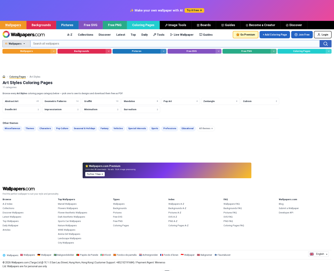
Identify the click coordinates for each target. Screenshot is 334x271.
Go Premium (247, 34)
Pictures (67, 25)
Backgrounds (41, 25)
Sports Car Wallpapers (69, 221)
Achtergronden (150, 255)
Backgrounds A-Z (177, 208)
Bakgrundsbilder (65, 255)
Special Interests (137, 128)
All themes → (206, 128)
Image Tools (177, 25)
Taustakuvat (224, 255)
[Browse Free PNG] (274, 51)
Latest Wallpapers (12, 216)
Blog (281, 204)
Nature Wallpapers (67, 225)
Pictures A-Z (174, 212)
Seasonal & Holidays (84, 128)
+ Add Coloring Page (275, 34)
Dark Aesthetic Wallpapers (71, 216)
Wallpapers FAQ (232, 204)
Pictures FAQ (230, 212)
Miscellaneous (12, 128)
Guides (230, 25)
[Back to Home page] (23, 34)
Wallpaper (46, 255)
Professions (169, 128)
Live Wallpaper (184, 34)
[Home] (4, 76)
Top (133, 34)
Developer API (286, 212)
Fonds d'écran (171, 255)
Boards (205, 25)
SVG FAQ (228, 216)
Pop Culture (62, 128)
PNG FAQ (228, 221)
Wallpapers (13, 25)
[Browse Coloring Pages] (329, 51)
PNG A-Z (172, 221)
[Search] (326, 43)
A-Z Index (8, 204)
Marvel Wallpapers (67, 204)
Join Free (304, 34)
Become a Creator (262, 25)
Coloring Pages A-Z (178, 225)
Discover (295, 25)
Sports (154, 128)
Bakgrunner (206, 255)
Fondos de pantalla (127, 255)
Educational (188, 128)
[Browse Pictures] (163, 51)
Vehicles (118, 128)
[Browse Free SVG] (218, 51)
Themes (30, 128)
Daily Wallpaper (10, 225)
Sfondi (107, 255)
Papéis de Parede (89, 255)
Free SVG (90, 25)
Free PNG (115, 25)
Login (325, 34)
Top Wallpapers (11, 221)
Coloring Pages (143, 25)
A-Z (69, 34)
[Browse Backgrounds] (109, 51)
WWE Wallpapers (66, 230)
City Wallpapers (66, 242)
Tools (160, 34)
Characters (45, 128)
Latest (120, 34)
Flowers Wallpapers (68, 208)
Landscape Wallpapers (69, 238)
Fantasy (104, 128)
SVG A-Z (172, 216)
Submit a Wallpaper (289, 208)
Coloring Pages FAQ (234, 225)
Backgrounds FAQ (233, 208)
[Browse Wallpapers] (53, 51)
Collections (85, 34)
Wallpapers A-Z (176, 204)
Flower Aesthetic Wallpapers (72, 212)
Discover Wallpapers (13, 212)
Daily (144, 34)
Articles (6, 230)
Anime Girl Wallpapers (69, 234)
